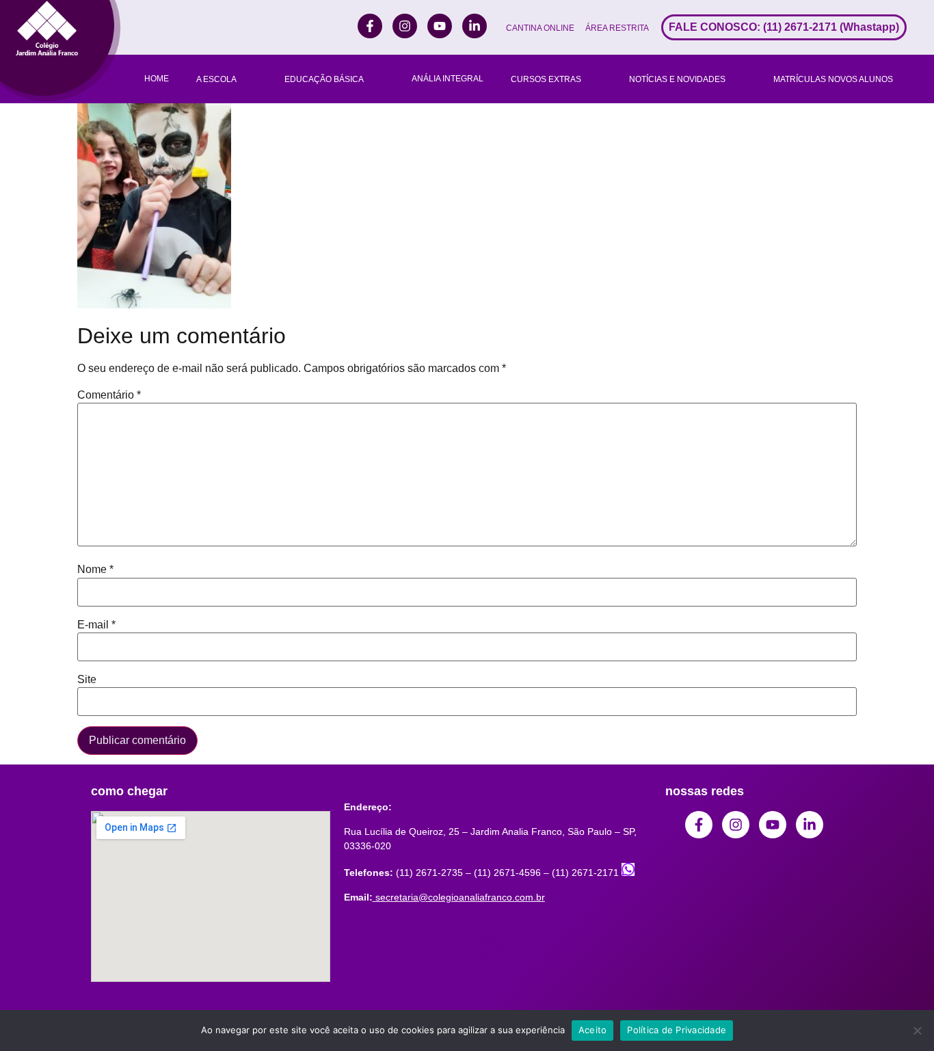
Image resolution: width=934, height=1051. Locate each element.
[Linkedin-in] (474, 26)
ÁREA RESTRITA (617, 28)
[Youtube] (439, 26)
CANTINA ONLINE (540, 28)
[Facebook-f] (370, 26)
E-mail (96, 625)
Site (86, 679)
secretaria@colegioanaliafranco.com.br (460, 897)
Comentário (109, 395)
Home (156, 78)
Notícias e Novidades (677, 79)
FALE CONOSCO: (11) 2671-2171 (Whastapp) (784, 27)
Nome (95, 569)
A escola (216, 79)
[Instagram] (404, 26)
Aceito (592, 1029)
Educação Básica (324, 79)
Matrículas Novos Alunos (833, 79)
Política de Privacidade (676, 1029)
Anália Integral (447, 78)
